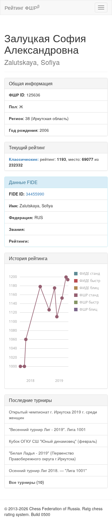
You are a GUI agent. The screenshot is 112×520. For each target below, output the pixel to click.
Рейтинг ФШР (22, 7)
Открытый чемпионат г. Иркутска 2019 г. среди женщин (53, 414)
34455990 (35, 194)
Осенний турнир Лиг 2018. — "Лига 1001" (48, 470)
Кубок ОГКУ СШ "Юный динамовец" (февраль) (53, 441)
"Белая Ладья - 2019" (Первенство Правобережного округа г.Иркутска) (42, 455)
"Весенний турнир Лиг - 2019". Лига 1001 (47, 429)
